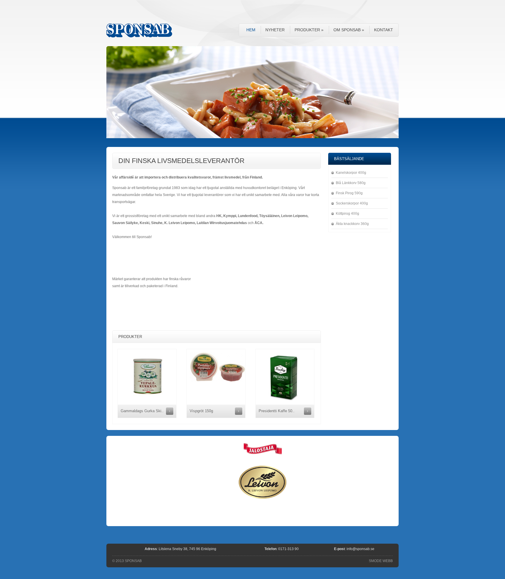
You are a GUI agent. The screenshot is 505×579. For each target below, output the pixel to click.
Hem (250, 29)
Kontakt (383, 29)
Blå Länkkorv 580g (351, 183)
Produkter (309, 29)
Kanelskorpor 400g (351, 173)
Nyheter (275, 29)
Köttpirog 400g (347, 214)
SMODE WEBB (381, 561)
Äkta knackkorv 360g (352, 224)
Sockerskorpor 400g (352, 203)
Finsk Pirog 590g (349, 193)
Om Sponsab (348, 29)
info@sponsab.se (360, 549)
